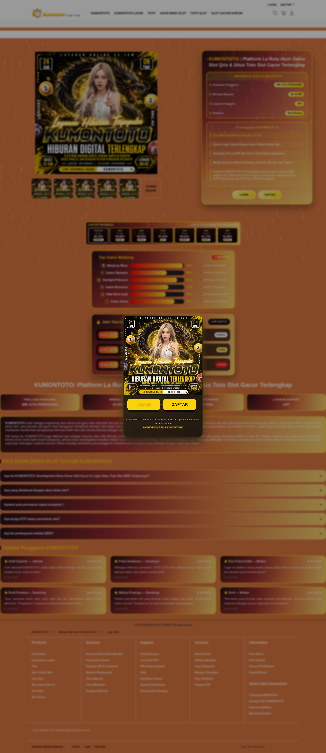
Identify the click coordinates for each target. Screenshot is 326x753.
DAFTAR (179, 404)
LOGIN (144, 404)
